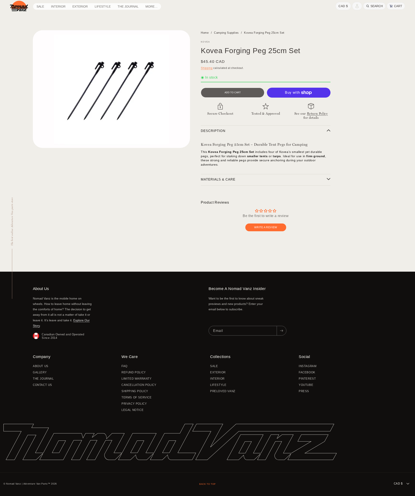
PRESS (304, 391)
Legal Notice (132, 410)
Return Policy (317, 114)
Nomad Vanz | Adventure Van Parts (27, 483)
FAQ (124, 366)
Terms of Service (136, 397)
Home (205, 32)
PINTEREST (307, 378)
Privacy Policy (134, 403)
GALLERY (40, 372)
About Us (40, 366)
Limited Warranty (136, 378)
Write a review (265, 227)
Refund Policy (133, 372)
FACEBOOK (307, 372)
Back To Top (207, 484)
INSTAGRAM (307, 366)
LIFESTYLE (218, 385)
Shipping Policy (134, 391)
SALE (214, 366)
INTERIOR (217, 378)
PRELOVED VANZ (222, 391)
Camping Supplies (226, 32)
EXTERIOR (218, 372)
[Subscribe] (281, 331)
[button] (58, 6)
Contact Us (42, 385)
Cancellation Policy (138, 385)
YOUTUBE (306, 385)
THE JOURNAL (43, 378)
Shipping (207, 68)
